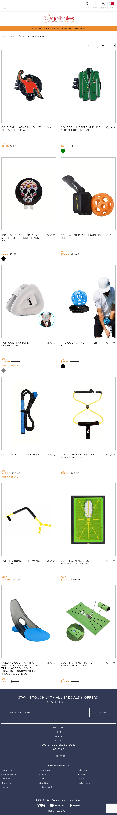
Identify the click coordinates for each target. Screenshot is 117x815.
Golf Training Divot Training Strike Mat (76, 562)
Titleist (4, 787)
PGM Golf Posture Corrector (15, 344)
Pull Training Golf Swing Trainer (20, 562)
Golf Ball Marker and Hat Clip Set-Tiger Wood (21, 128)
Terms (63, 800)
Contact (58, 749)
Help (58, 732)
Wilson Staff (45, 787)
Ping (41, 779)
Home (4, 36)
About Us (58, 728)
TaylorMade (84, 783)
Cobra (42, 775)
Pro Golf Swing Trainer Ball (79, 344)
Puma (81, 779)
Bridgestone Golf (48, 770)
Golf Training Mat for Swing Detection (77, 664)
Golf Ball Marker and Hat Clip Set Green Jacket (80, 128)
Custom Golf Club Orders (58, 745)
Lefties (58, 741)
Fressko (82, 775)
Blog (58, 736)
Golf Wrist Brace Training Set (81, 236)
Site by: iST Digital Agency (58, 811)
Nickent (5, 779)
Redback (6, 783)
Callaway (82, 770)
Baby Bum (7, 770)
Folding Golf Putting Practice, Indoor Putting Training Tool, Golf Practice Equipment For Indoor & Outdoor (20, 668)
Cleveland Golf (8, 775)
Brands (14, 36)
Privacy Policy (74, 800)
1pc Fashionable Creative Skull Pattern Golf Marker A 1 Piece (22, 238)
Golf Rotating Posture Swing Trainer (78, 456)
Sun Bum (44, 783)
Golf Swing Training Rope (21, 455)
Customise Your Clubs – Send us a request (58, 28)
